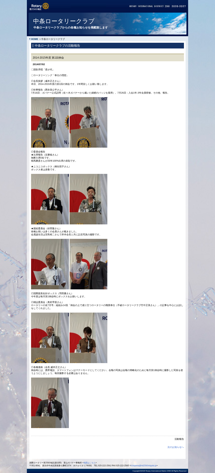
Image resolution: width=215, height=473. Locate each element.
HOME (34, 39)
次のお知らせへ (175, 447)
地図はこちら (89, 463)
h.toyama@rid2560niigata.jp (144, 465)
